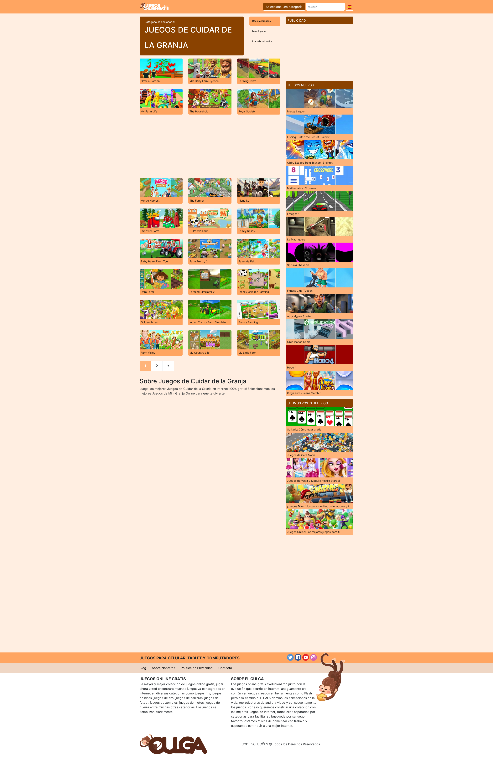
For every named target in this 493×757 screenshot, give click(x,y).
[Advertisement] (210, 146)
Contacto (225, 668)
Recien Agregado (261, 20)
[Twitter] (290, 657)
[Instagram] (313, 657)
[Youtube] (305, 657)
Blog (143, 668)
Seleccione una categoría (284, 7)
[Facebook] (298, 657)
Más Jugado (259, 31)
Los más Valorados (262, 41)
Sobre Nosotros (163, 668)
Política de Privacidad (197, 668)
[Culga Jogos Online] (173, 744)
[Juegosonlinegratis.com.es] (154, 6)
